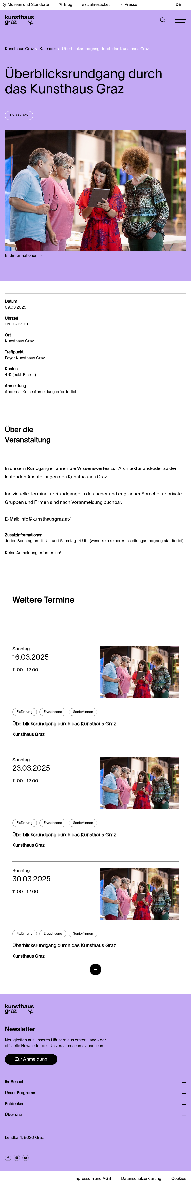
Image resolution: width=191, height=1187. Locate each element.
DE (178, 5)
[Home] (19, 20)
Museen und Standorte (28, 5)
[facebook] (8, 1158)
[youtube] (25, 1158)
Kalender (48, 49)
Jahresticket (98, 5)
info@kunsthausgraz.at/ (45, 519)
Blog (68, 5)
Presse (131, 5)
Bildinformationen (21, 256)
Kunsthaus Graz (19, 49)
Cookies (178, 1179)
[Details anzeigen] (139, 672)
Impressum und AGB (92, 1179)
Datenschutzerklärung (141, 1179)
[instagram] (17, 1158)
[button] (162, 20)
